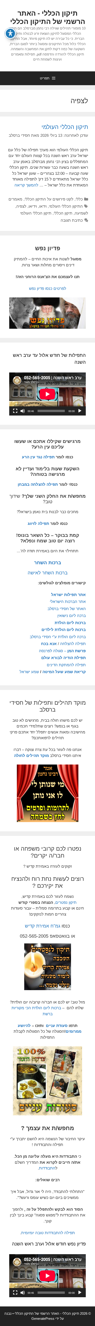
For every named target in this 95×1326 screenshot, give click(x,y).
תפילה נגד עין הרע (38, 457)
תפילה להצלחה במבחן (38, 484)
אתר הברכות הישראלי (68, 601)
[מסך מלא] (15, 411)
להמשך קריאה (26, 185)
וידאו (43, 206)
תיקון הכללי (63, 213)
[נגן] (79, 411)
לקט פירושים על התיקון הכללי (49, 199)
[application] (47, 394)
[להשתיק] (22, 411)
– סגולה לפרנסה (62, 651)
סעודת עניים (56, 1026)
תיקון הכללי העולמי (65, 127)
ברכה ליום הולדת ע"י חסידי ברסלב (58, 637)
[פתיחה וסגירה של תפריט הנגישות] (10, 33)
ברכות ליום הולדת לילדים (64, 630)
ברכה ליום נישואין (71, 616)
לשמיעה (81, 213)
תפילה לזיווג (38, 523)
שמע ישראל (29, 672)
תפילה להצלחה (73, 644)
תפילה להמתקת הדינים (66, 665)
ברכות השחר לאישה (48, 572)
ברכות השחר (47, 562)
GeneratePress (42, 1318)
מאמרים (15, 199)
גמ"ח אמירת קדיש (42, 925)
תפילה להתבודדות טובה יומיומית (48, 1233)
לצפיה (21, 206)
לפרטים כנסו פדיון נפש (47, 288)
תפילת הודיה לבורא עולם (63, 658)
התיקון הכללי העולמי (66, 206)
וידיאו (33, 206)
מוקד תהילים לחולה (31, 755)
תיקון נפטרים (66, 902)
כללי (79, 199)
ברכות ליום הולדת (70, 623)
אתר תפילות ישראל (68, 595)
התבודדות (47, 1168)
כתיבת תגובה (72, 220)
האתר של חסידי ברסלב (67, 609)
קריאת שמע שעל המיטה (64, 672)
